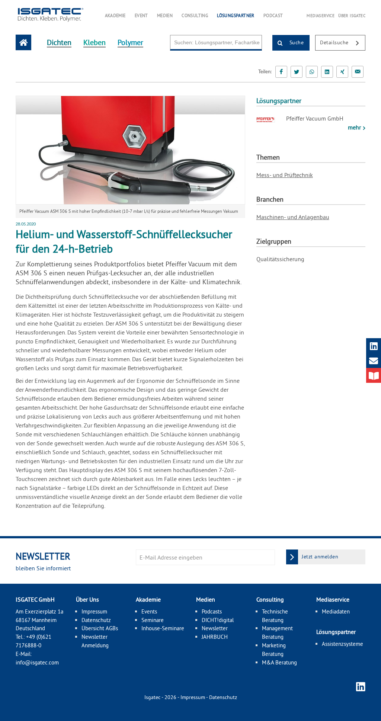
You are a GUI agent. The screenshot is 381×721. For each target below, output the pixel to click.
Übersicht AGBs (99, 628)
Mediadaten (336, 611)
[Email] (358, 72)
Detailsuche (335, 42)
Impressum (94, 611)
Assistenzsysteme (342, 643)
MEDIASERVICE (320, 15)
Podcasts (212, 611)
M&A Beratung (279, 662)
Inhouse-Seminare (162, 628)
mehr (355, 127)
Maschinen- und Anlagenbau (292, 217)
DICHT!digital (218, 620)
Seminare (152, 620)
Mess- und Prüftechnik (284, 175)
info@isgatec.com (37, 662)
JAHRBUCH (215, 636)
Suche (296, 42)
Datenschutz (96, 620)
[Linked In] (327, 72)
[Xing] (342, 72)
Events (149, 611)
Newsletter (215, 628)
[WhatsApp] (312, 72)
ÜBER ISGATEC (351, 15)
